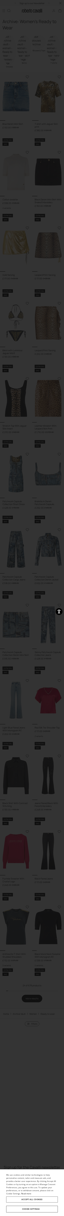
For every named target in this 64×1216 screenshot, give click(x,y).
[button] (32, 1209)
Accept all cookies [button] (31, 1199)
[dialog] (32, 1192)
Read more (26, 1193)
